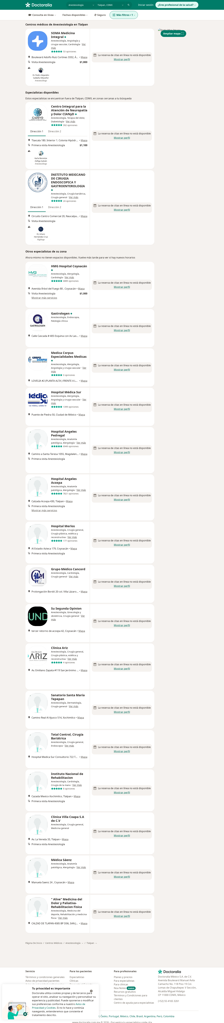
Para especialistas (124, 980)
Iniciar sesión (145, 5)
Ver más (70, 121)
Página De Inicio (33, 943)
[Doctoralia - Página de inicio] (44, 4)
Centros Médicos (53, 943)
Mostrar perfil (122, 59)
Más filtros (124, 15)
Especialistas (77, 977)
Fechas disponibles (73, 15)
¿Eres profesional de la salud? (176, 5)
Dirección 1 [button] (36, 131)
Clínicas (74, 980)
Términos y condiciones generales (45, 977)
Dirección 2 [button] (54, 131)
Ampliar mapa (172, 33)
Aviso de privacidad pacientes (42, 980)
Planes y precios (123, 977)
